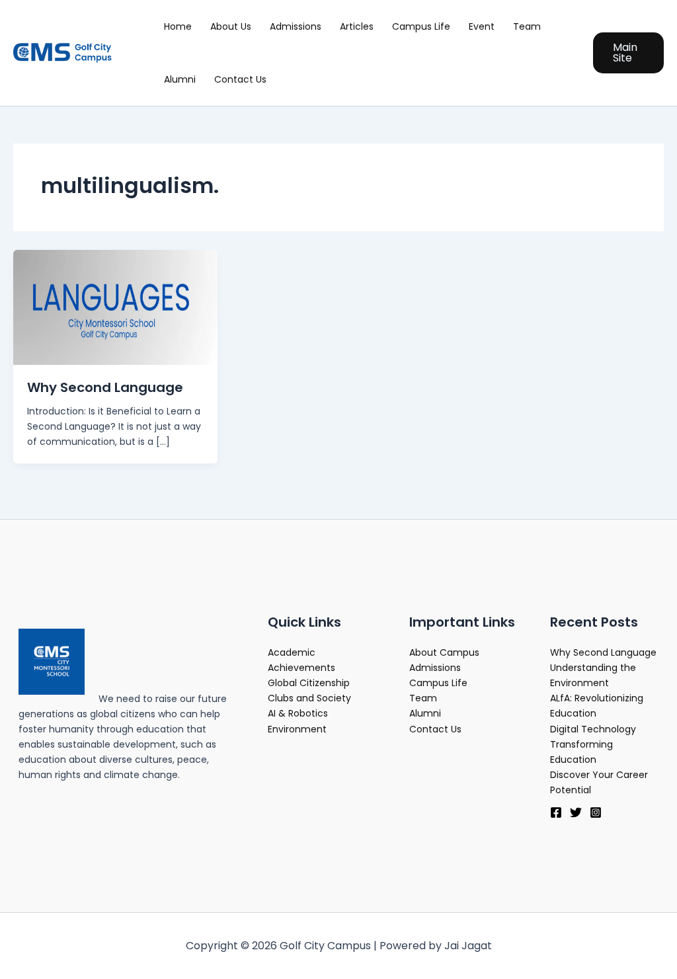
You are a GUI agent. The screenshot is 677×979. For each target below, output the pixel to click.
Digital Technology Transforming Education (593, 744)
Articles (357, 26)
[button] (628, 52)
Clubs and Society (309, 698)
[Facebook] (556, 812)
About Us (230, 26)
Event (482, 26)
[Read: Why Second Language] (115, 306)
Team (527, 26)
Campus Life (421, 26)
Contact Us (240, 79)
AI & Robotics (298, 713)
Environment (297, 729)
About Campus (444, 652)
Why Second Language (105, 387)
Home (178, 26)
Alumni (180, 79)
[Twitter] (576, 812)
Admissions (295, 26)
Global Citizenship (309, 682)
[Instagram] (596, 812)
